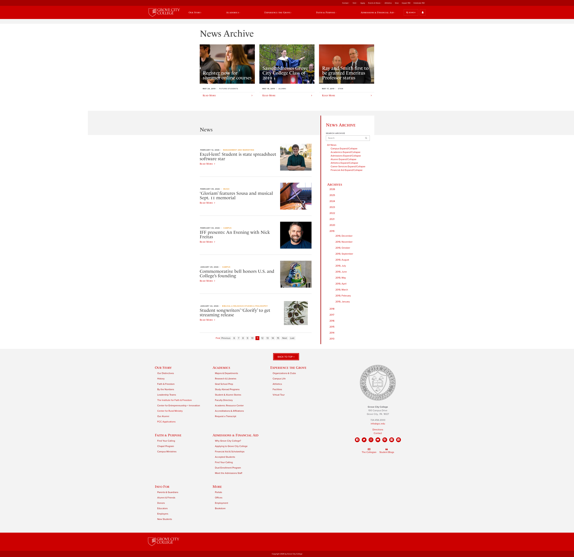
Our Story (163, 368)
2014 (331, 332)
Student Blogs (386, 452)
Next (284, 338)
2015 (331, 326)
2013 (331, 338)
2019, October (342, 247)
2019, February (343, 295)
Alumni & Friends (166, 497)
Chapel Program (165, 446)
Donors (161, 503)
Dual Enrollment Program (228, 467)
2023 (332, 207)
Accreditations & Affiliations (229, 410)
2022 (332, 213)
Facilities (277, 389)
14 (273, 338)
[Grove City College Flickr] (391, 439)
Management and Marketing (238, 150)
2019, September (344, 253)
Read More (206, 163)
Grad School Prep (224, 384)
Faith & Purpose (168, 435)
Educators (162, 508)
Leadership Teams (166, 394)
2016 (331, 320)
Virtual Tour (279, 394)
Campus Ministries (166, 451)
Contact (378, 433)
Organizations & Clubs (284, 373)
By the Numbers (165, 389)
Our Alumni (163, 416)
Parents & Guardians (167, 492)
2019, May (340, 277)
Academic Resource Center (229, 405)
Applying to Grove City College (231, 446)
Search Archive (335, 133)
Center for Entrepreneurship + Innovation (178, 405)
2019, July (340, 265)
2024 (332, 201)
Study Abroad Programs (227, 389)
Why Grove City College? (228, 440)
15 (278, 338)
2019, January (342, 301)
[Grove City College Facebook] (357, 439)
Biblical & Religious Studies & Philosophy (245, 306)
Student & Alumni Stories (228, 394)
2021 (331, 219)
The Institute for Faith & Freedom (174, 400)
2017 (331, 314)
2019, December (343, 235)
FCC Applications (166, 421)
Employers (162, 513)
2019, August (342, 259)
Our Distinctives (165, 373)
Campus (227, 228)
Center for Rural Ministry (170, 410)
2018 (331, 308)
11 (257, 338)
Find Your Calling (166, 440)
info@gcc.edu (378, 423)
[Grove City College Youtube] (377, 439)
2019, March (341, 289)
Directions (378, 429)
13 (268, 338)
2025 (332, 195)
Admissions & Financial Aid (235, 435)
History (161, 378)
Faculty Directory (224, 400)
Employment (221, 503)
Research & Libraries (225, 378)
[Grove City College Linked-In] (398, 439)
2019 (331, 231)
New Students (164, 519)
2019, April (340, 283)
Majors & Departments (226, 373)
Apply (362, 3)
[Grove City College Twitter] (364, 439)
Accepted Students (225, 456)
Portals (218, 492)
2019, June (341, 271)
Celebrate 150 (419, 3)
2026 (332, 189)
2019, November (343, 241)
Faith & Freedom (166, 384)
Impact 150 (406, 3)
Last (292, 338)
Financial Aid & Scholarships (229, 451)
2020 (332, 225)
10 (252, 338)
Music (226, 189)
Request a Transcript (225, 416)
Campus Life (279, 378)
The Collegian (369, 452)
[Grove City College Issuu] (384, 439)
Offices (218, 497)
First (218, 338)
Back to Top (285, 356)
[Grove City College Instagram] (371, 439)
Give (397, 3)
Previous (225, 338)
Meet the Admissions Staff (228, 473)
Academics (221, 368)
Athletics (388, 3)
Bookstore (220, 508)
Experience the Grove (288, 368)
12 (262, 338)
